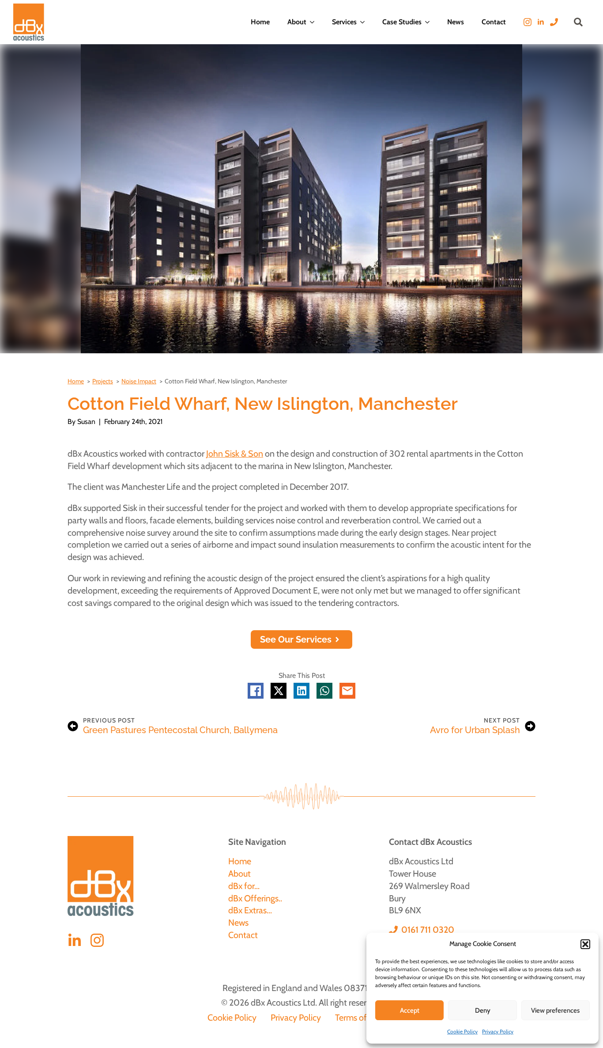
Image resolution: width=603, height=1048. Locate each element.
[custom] (554, 22)
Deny (482, 1010)
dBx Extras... (250, 910)
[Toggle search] (578, 22)
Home (260, 22)
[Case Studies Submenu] (430, 22)
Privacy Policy (497, 1031)
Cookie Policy (462, 1031)
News (455, 22)
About (296, 22)
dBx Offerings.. (255, 898)
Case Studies (402, 22)
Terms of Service (365, 1017)
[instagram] (527, 22)
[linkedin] (541, 22)
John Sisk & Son (234, 453)
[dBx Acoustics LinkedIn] (75, 941)
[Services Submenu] (365, 22)
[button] (585, 944)
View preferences (555, 1010)
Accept (409, 1010)
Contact (494, 22)
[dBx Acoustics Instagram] (97, 940)
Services (344, 22)
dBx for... (244, 886)
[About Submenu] (314, 22)
